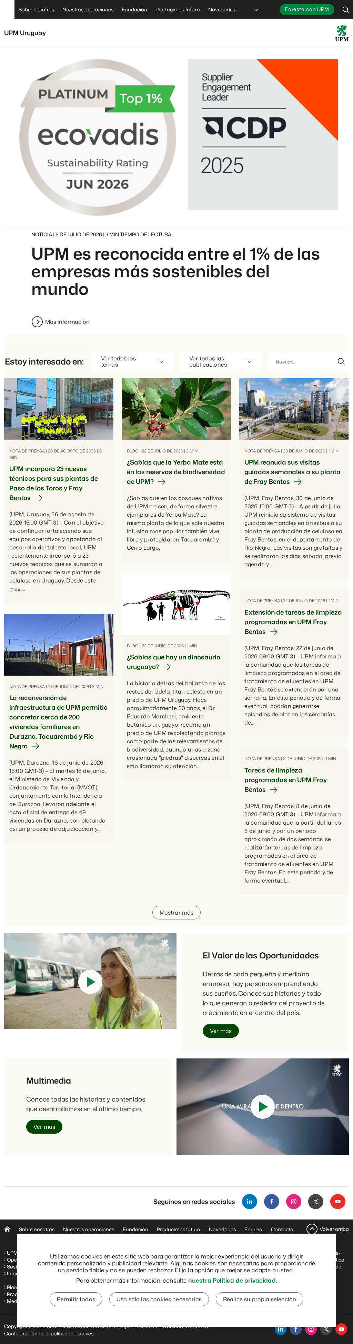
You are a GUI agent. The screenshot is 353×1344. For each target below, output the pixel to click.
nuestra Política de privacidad (232, 1280)
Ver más (221, 1031)
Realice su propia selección (259, 1299)
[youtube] (341, 1329)
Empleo (253, 1229)
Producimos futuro (178, 1229)
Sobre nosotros (36, 1229)
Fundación (135, 1229)
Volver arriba (334, 1229)
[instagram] (311, 1329)
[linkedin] (280, 1329)
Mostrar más (177, 912)
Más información (67, 322)
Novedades (222, 1229)
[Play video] (90, 982)
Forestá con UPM (307, 9)
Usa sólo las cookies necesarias (159, 1299)
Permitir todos (76, 1299)
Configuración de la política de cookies (48, 1333)
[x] (326, 1329)
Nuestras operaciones (88, 1229)
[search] (346, 9)
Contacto (282, 1229)
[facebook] (296, 1329)
